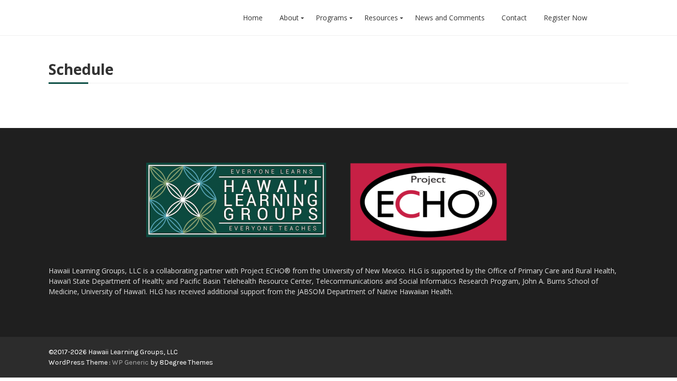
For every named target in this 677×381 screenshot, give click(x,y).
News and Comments (450, 17)
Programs (331, 17)
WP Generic (131, 362)
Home (253, 17)
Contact (514, 17)
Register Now (565, 17)
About (289, 17)
